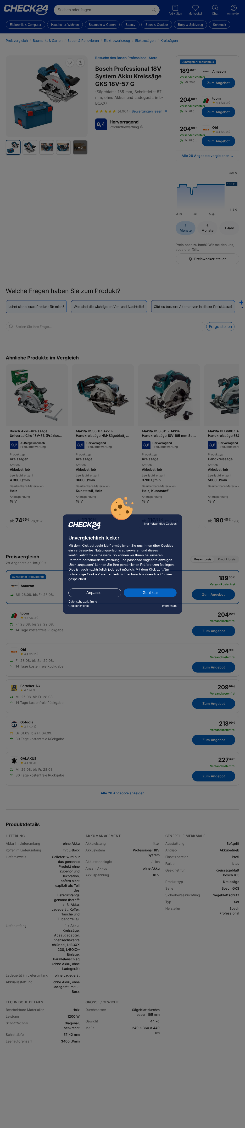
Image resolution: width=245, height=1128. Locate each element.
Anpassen (95, 593)
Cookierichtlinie (78, 606)
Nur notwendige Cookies (160, 523)
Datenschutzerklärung (82, 601)
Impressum (169, 606)
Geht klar (150, 593)
